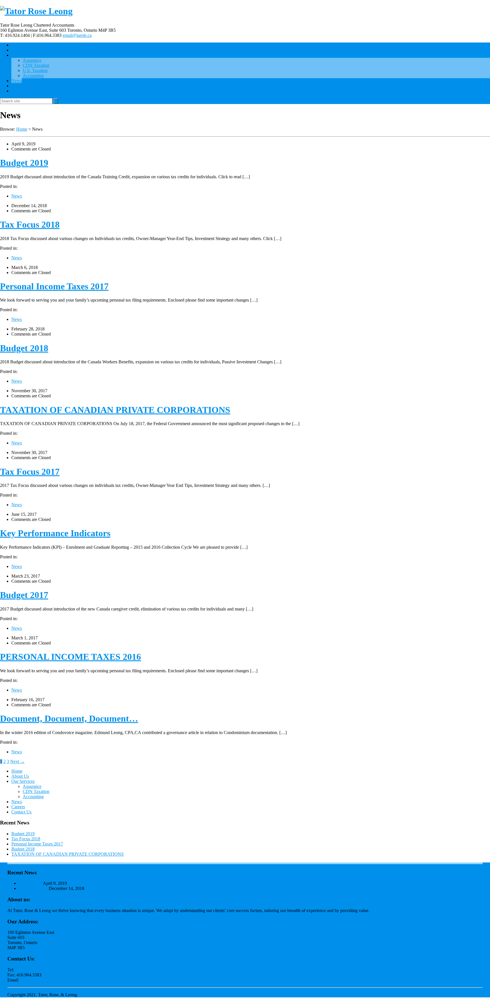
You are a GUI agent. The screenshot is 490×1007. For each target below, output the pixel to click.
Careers (18, 85)
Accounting (33, 75)
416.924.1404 (27, 969)
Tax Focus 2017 (30, 472)
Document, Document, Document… (69, 718)
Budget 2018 (24, 348)
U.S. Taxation (35, 70)
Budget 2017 (24, 595)
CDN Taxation (36, 65)
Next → (17, 761)
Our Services (23, 55)
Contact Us (21, 90)
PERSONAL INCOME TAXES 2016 (70, 657)
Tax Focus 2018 (30, 224)
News (16, 80)
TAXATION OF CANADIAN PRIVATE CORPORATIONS (115, 410)
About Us (20, 50)
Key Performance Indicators (55, 533)
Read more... (382, 910)
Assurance (32, 60)
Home (16, 45)
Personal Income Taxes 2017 (54, 286)
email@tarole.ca (77, 35)
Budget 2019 (24, 163)
